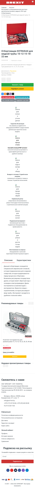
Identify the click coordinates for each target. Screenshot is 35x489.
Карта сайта (5, 426)
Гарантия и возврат (7, 423)
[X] (8, 94)
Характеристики (24, 260)
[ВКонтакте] (2, 94)
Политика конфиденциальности (12, 415)
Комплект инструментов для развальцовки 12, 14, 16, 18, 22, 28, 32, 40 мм (17, 340)
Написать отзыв (16, 60)
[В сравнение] (8, 80)
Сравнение (5, 441)
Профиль (4, 433)
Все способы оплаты (8, 100)
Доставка (4, 420)
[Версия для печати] (13, 94)
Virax (12, 73)
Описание (8, 260)
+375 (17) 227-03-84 (10, 403)
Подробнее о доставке (22, 100)
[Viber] (10, 94)
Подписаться (17, 461)
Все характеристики (8, 97)
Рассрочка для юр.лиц (22, 97)
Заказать (14, 356)
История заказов (7, 436)
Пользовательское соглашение (11, 418)
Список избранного (7, 439)
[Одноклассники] (5, 94)
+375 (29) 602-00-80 (23, 403)
